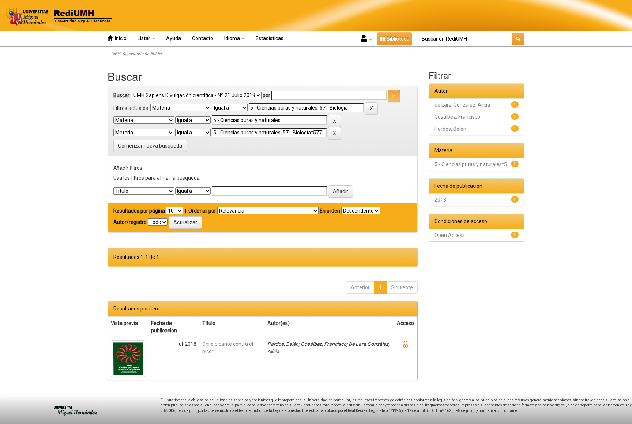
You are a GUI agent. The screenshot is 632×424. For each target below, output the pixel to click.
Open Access (449, 235)
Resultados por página (139, 211)
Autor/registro (130, 222)
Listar (144, 38)
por (266, 95)
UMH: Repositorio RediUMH (136, 53)
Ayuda (173, 38)
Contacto (202, 38)
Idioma (232, 38)
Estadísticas (269, 38)
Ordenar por (202, 211)
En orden (330, 211)
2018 (440, 200)
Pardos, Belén (450, 129)
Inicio (120, 38)
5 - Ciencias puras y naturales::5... (472, 164)
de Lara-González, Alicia (462, 105)
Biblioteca (397, 39)
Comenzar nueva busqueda (150, 146)
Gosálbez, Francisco (457, 117)
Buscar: (122, 95)
